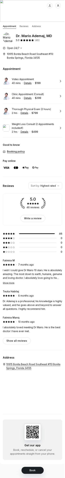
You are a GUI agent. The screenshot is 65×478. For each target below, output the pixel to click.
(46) (37, 40)
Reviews (24, 26)
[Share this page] (50, 5)
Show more (8, 283)
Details (28, 82)
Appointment (9, 26)
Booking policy (16, 151)
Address (36, 26)
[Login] (58, 5)
